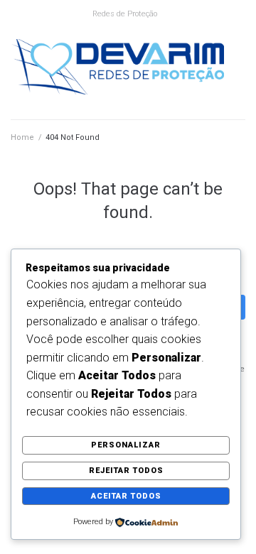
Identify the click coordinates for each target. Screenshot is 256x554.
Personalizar (126, 445)
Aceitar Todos (126, 496)
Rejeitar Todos (126, 470)
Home (22, 137)
